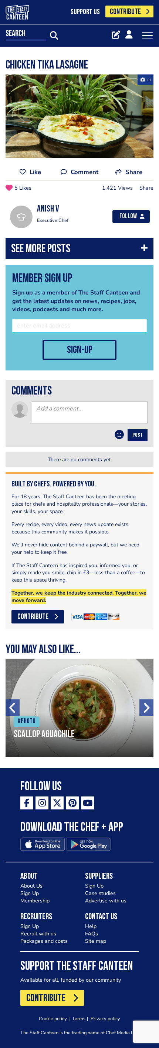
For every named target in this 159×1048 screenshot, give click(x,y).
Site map (95, 941)
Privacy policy (105, 1018)
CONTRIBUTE (125, 12)
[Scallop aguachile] (79, 708)
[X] (57, 802)
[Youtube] (87, 802)
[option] (79, 116)
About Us (31, 885)
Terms (78, 1018)
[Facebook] (26, 802)
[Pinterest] (72, 802)
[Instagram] (41, 802)
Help (91, 926)
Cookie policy (53, 1018)
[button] (79, 250)
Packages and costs (44, 941)
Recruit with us (38, 933)
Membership (35, 900)
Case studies (100, 893)
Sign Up (29, 893)
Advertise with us (105, 900)
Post (137, 435)
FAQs (91, 933)
